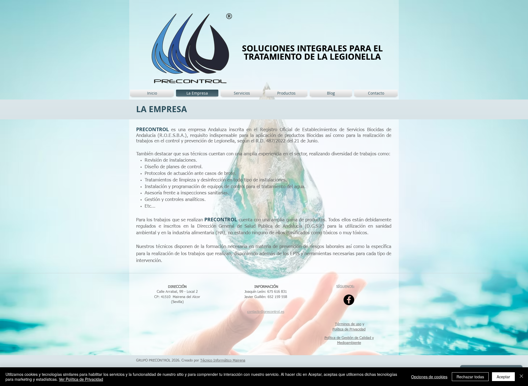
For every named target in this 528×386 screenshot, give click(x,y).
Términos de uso (348, 324)
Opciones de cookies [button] (429, 376)
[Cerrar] (521, 377)
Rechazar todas (470, 376)
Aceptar (503, 376)
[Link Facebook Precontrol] (348, 299)
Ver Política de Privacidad (81, 379)
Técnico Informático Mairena (222, 360)
